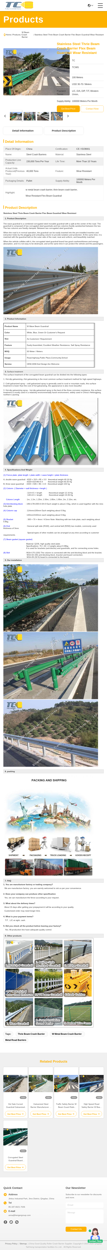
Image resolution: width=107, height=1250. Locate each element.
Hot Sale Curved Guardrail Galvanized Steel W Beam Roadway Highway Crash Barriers (15, 1106)
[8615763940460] (11, 1223)
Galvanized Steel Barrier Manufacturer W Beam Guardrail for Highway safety (41, 1106)
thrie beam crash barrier (31, 1034)
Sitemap (23, 1244)
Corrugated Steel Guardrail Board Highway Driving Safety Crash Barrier (15, 1159)
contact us (76, 1229)
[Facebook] (5, 1223)
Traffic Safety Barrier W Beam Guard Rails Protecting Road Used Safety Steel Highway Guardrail (66, 1106)
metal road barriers (15, 1040)
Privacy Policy (11, 1244)
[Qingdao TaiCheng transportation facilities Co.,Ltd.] (18, 5)
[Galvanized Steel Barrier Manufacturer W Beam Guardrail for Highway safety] (41, 1083)
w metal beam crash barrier (67, 1034)
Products (16, 35)
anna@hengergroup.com (19, 1215)
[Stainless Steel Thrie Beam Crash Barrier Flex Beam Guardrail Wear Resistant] (36, 75)
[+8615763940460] (17, 1223)
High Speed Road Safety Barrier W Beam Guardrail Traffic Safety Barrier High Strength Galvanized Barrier (91, 1106)
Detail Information (23, 130)
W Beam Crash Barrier (25, 34)
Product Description (64, 130)
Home (8, 35)
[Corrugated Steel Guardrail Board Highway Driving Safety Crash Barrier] (15, 1136)
